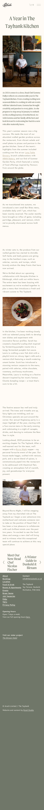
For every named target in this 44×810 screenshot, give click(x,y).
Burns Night (21, 449)
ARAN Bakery (9, 158)
